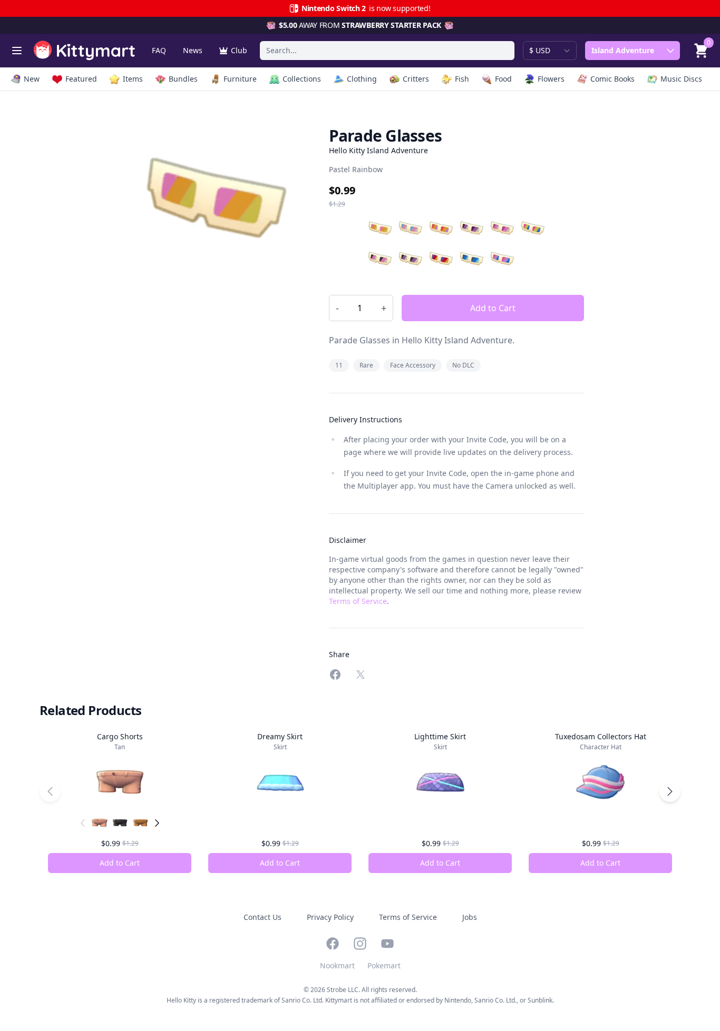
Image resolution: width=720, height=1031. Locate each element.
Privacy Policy (330, 917)
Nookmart (337, 965)
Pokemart (384, 965)
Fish (462, 79)
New (32, 79)
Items (133, 79)
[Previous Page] (50, 791)
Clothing (362, 79)
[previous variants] (82, 823)
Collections (302, 79)
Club (239, 50)
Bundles (183, 79)
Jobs (469, 917)
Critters (416, 79)
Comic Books (612, 79)
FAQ (159, 50)
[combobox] (387, 50)
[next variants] (157, 823)
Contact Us (262, 917)
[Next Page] (669, 791)
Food (503, 79)
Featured (81, 79)
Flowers (551, 79)
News (192, 50)
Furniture (240, 79)
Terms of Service (358, 601)
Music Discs (681, 79)
